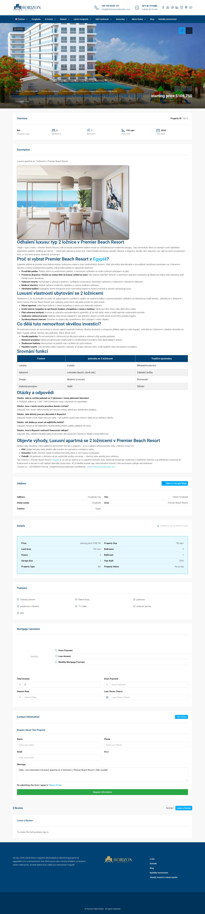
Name (20, 739)
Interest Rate (23, 691)
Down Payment (111, 679)
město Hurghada (81, 19)
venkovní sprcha (143, 606)
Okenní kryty (83, 599)
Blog (152, 19)
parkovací (140, 599)
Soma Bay (120, 19)
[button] (102, 65)
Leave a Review (184, 808)
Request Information (102, 792)
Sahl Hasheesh (102, 19)
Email (19, 752)
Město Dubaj (137, 19)
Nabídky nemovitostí (167, 19)
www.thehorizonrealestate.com (101, 467)
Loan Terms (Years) (113, 691)
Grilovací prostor (27, 599)
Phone (107, 739)
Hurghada (36, 19)
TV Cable (82, 606)
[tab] (182, 30)
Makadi (63, 19)
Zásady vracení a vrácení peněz (164, 877)
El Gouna (49, 19)
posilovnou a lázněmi (29, 606)
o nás (152, 859)
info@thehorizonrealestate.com (116, 9)
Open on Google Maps (176, 483)
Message (21, 764)
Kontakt (153, 863)
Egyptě (100, 259)
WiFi (22, 613)
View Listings (181, 717)
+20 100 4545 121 (110, 6)
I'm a (106, 752)
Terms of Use (55, 785)
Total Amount (23, 679)
